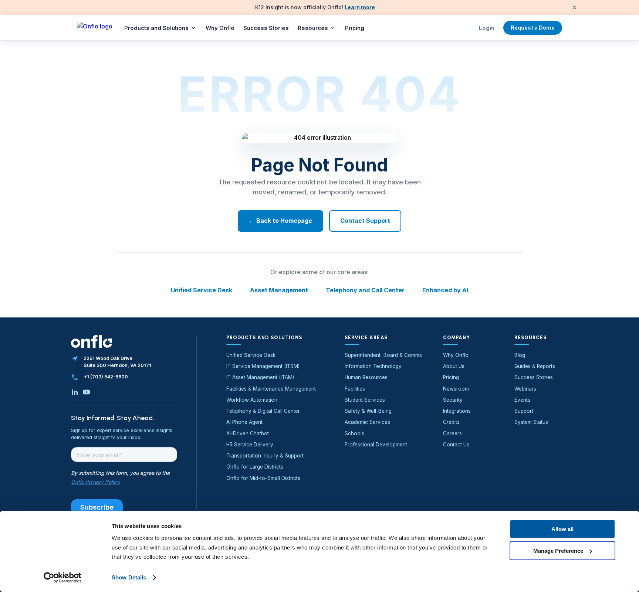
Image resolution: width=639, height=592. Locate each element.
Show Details (129, 577)
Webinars (525, 389)
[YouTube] (86, 392)
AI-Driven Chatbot (247, 433)
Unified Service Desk (201, 290)
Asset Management (279, 290)
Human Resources (366, 377)
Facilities (355, 389)
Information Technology (373, 366)
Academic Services (367, 422)
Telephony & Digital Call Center (263, 411)
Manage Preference (558, 550)
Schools (354, 433)
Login (486, 28)
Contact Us (456, 445)
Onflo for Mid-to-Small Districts (263, 478)
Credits (451, 422)
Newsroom (456, 389)
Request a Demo (533, 27)
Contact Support (365, 220)
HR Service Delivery (249, 445)
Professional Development (376, 445)
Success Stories (266, 27)
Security (453, 400)
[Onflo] (94, 28)
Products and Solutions (156, 27)
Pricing (354, 27)
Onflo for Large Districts (254, 467)
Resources (313, 27)
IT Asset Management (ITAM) (260, 377)
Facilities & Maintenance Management (271, 389)
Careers (452, 433)
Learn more (360, 7)
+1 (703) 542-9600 (106, 377)
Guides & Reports (534, 366)
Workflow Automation (251, 400)
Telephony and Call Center (365, 290)
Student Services (365, 400)
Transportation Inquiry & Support (265, 456)
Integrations (457, 411)
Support (523, 411)
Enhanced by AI (445, 290)
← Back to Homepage (280, 220)
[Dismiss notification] (574, 7)
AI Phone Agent (244, 422)
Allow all (562, 529)
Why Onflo (220, 27)
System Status (531, 422)
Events (522, 400)
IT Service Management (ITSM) (263, 366)
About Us (453, 366)
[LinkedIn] (74, 392)
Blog (519, 355)
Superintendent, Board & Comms (383, 355)
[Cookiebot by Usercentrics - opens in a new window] (62, 577)
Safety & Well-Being (368, 411)
